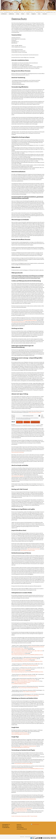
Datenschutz (19, 826)
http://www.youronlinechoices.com (18, 653)
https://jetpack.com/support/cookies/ (28, 550)
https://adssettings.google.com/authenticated (20, 659)
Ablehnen (26, 422)
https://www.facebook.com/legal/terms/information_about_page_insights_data (26, 650)
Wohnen (22, 13)
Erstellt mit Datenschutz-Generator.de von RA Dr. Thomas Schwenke (24, 816)
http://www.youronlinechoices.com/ (18, 321)
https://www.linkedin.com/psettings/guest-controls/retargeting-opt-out (25, 681)
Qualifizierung (11, 13)
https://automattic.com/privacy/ (35, 412)
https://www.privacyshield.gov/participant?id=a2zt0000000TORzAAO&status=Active (27, 671)
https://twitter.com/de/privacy (25, 669)
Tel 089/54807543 (5, 827)
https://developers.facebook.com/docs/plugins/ (24, 763)
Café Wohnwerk (4, 13)
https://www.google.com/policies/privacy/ (19, 732)
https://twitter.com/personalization (18, 670)
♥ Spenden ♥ (45, 13)
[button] (39, 415)
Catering (17, 13)
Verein (39, 13)
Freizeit (28, 13)
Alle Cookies (19, 422)
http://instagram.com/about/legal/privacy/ (30, 665)
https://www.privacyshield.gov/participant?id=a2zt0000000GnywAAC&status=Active (27, 654)
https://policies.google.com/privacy (29, 658)
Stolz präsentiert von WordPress (30, 836)
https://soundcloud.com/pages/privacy (31, 695)
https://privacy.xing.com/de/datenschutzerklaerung (28, 687)
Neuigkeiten (34, 13)
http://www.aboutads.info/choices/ (30, 320)
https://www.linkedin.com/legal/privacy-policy (26, 679)
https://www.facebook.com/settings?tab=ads (21, 652)
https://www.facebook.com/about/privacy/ (19, 649)
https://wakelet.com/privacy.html (29, 691)
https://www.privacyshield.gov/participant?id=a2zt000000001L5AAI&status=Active (26, 661)
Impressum (19, 824)
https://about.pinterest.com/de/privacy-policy (27, 675)
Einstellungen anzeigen (35, 422)
